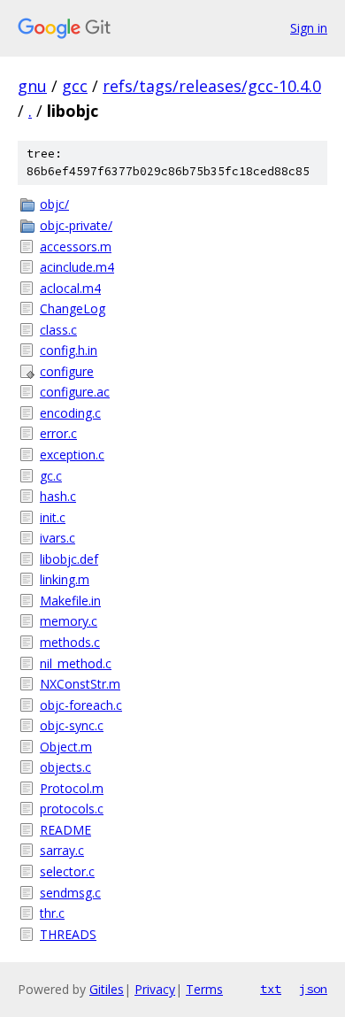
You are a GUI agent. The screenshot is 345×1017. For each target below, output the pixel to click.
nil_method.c (75, 663)
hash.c (58, 496)
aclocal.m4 (70, 288)
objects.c (65, 767)
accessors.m (75, 246)
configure (67, 371)
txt (270, 989)
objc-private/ (76, 225)
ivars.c (57, 537)
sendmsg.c (70, 892)
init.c (52, 517)
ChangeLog (72, 308)
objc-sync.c (72, 725)
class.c (58, 329)
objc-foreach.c (81, 705)
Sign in (308, 27)
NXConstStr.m (80, 683)
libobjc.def (69, 559)
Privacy (154, 989)
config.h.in (68, 350)
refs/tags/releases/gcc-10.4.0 (212, 85)
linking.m (64, 579)
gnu (32, 85)
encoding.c (70, 412)
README (65, 829)
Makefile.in (70, 600)
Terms (204, 989)
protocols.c (72, 808)
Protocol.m (72, 788)
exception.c (72, 454)
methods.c (70, 642)
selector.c (67, 871)
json (313, 989)
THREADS (68, 934)
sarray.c (62, 850)
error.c (58, 433)
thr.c (52, 913)
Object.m (66, 746)
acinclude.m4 (77, 266)
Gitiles (106, 989)
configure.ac (75, 391)
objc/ (54, 204)
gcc (75, 85)
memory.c (68, 621)
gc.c (51, 475)
